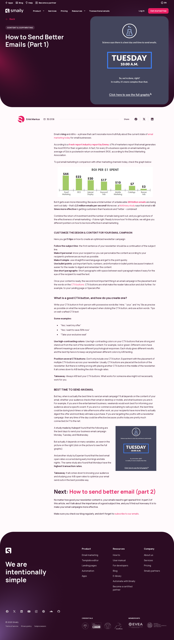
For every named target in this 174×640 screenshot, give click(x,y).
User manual (119, 560)
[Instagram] (36, 611)
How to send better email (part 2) (112, 491)
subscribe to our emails (127, 513)
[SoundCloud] (51, 611)
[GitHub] (59, 611)
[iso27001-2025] (96, 625)
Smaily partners (152, 570)
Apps (84, 575)
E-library (117, 575)
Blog (115, 570)
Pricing (147, 565)
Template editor (90, 560)
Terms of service (11, 626)
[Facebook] (7, 611)
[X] (14, 611)
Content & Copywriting (20, 27)
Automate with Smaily (124, 581)
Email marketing (90, 555)
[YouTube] (28, 611)
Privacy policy (26, 626)
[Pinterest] (43, 611)
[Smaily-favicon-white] (40, 550)
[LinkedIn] (21, 611)
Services (148, 560)
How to (116, 555)
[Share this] (136, 119)
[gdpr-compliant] (85, 625)
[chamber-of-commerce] (156, 625)
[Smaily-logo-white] (14, 14)
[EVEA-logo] (135, 625)
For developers (120, 565)
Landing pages (89, 565)
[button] (165, 3)
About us (148, 555)
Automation (88, 570)
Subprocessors (40, 626)
